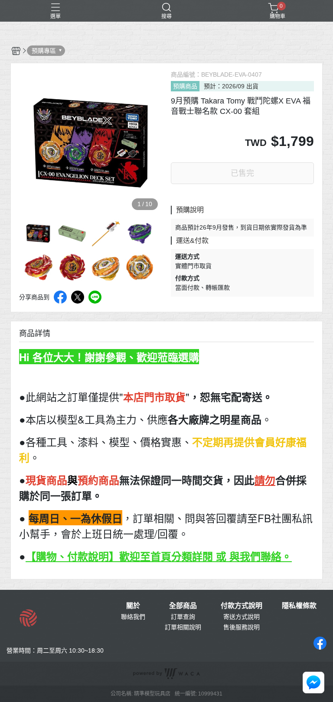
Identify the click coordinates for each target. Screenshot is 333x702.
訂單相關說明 (183, 627)
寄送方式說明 (241, 617)
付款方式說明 (241, 605)
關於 (133, 605)
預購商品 (185, 86)
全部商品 (183, 605)
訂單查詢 (183, 617)
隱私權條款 (299, 605)
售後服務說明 (241, 627)
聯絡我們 (133, 617)
